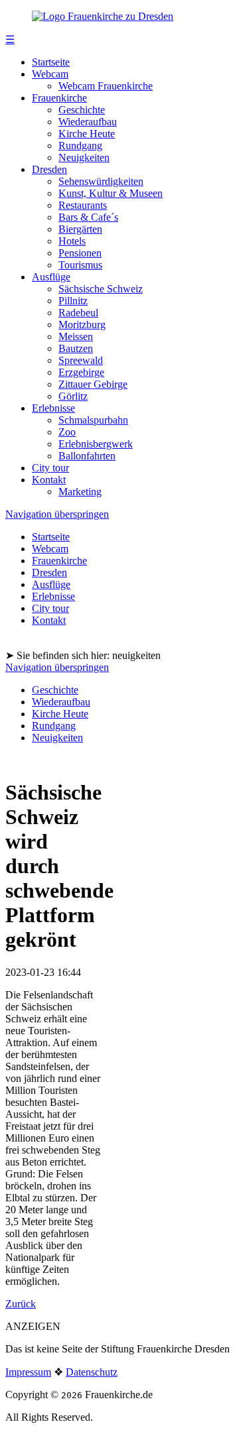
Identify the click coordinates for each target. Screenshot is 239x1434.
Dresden (49, 169)
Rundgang (80, 145)
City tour (50, 467)
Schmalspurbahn (93, 420)
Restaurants (82, 205)
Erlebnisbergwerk (95, 443)
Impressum (28, 1372)
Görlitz (73, 396)
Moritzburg (82, 324)
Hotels (72, 241)
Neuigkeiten (84, 157)
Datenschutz (92, 1372)
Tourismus (80, 264)
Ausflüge (51, 276)
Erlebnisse (53, 408)
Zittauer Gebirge (92, 384)
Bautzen (75, 348)
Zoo (67, 432)
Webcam (50, 74)
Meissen (75, 336)
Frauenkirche (59, 97)
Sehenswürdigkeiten (100, 181)
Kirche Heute (86, 133)
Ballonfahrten (87, 455)
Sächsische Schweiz (100, 288)
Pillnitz (73, 300)
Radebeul (78, 312)
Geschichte (81, 109)
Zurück (20, 1303)
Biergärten (80, 229)
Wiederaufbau (87, 121)
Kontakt (49, 479)
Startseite (51, 62)
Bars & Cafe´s (88, 217)
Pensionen (80, 253)
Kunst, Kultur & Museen (110, 193)
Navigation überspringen (57, 514)
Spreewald (80, 360)
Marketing (80, 491)
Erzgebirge (81, 372)
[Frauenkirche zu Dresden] (102, 16)
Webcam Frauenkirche (105, 85)
